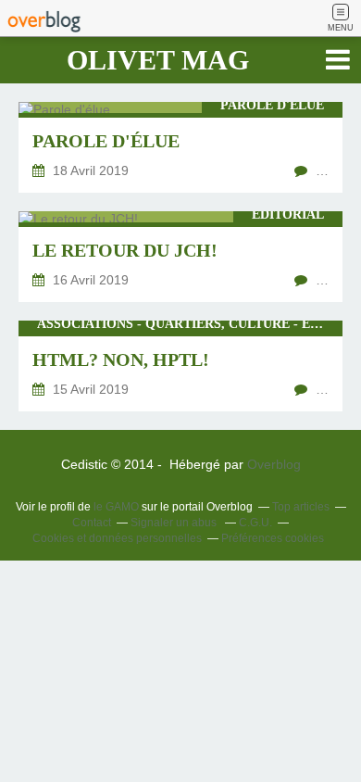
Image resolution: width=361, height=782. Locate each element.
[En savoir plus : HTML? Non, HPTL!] (180, 366)
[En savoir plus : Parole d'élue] (180, 147)
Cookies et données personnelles (117, 538)
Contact (91, 522)
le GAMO (116, 506)
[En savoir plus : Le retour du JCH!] (180, 256)
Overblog (274, 464)
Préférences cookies (272, 538)
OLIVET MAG (158, 59)
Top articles (301, 506)
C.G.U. (255, 522)
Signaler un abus (175, 522)
